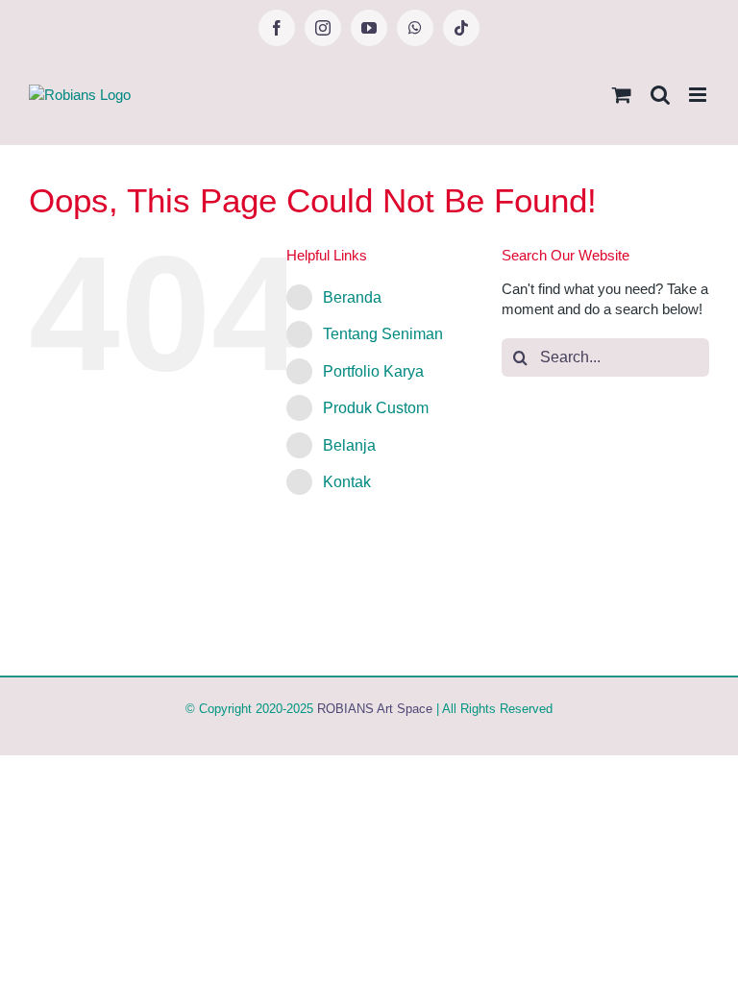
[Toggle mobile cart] (621, 95)
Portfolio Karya (373, 371)
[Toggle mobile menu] (699, 95)
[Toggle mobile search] (660, 95)
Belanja (349, 445)
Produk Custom (376, 408)
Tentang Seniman (383, 334)
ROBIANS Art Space (374, 708)
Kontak (347, 482)
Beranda (352, 297)
